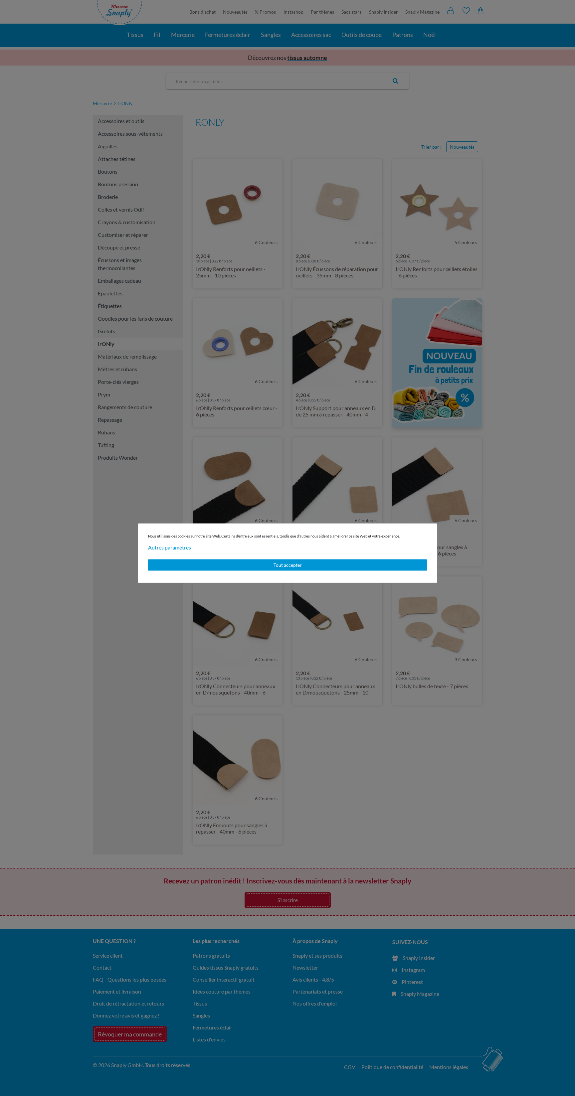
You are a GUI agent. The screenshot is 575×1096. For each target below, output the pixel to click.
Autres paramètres (169, 547)
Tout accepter (288, 565)
